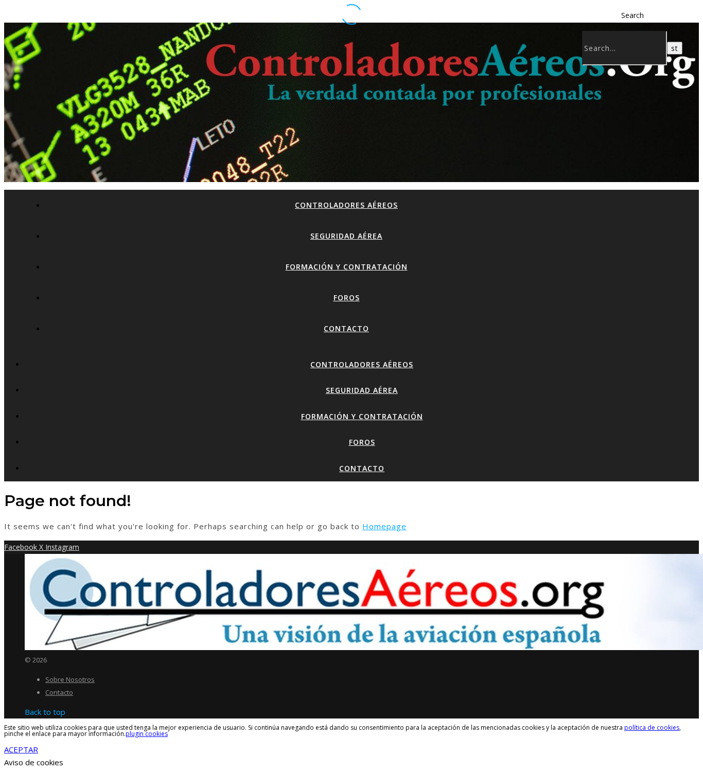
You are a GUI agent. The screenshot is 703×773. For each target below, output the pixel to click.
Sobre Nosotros (70, 679)
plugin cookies (147, 733)
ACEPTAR (21, 749)
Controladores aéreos (346, 205)
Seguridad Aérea (346, 236)
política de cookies (651, 727)
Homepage (384, 526)
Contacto (346, 328)
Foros (346, 297)
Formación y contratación (347, 267)
